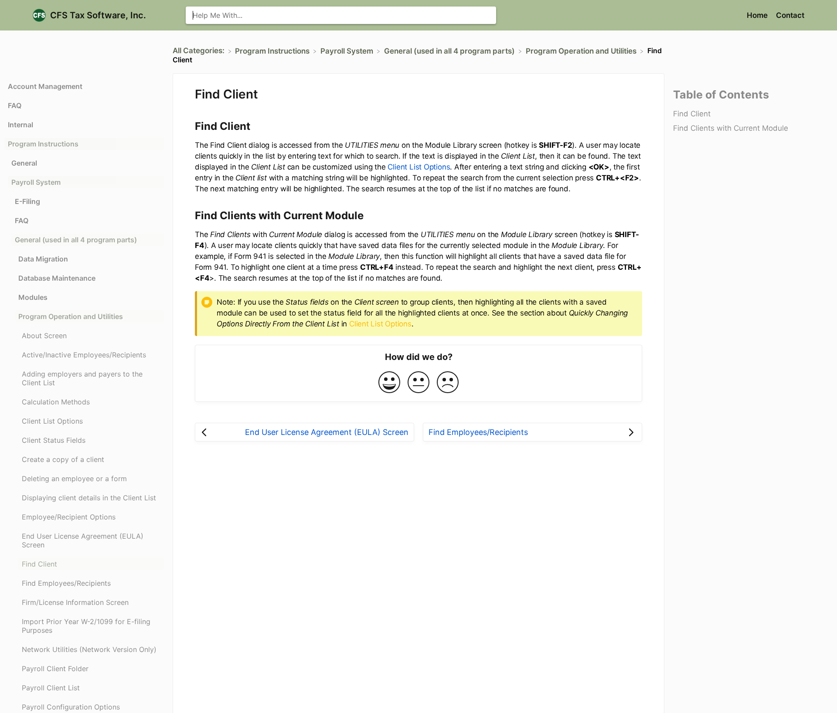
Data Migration (43, 259)
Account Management (45, 86)
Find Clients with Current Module (730, 128)
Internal (20, 124)
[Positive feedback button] (389, 383)
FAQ (14, 105)
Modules (33, 297)
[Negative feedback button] (447, 383)
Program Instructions (43, 143)
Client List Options (419, 167)
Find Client (692, 113)
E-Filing (27, 201)
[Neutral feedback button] (418, 383)
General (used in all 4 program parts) (76, 239)
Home (758, 15)
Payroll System (36, 182)
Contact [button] (790, 15)
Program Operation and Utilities (70, 316)
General (24, 163)
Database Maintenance (56, 278)
